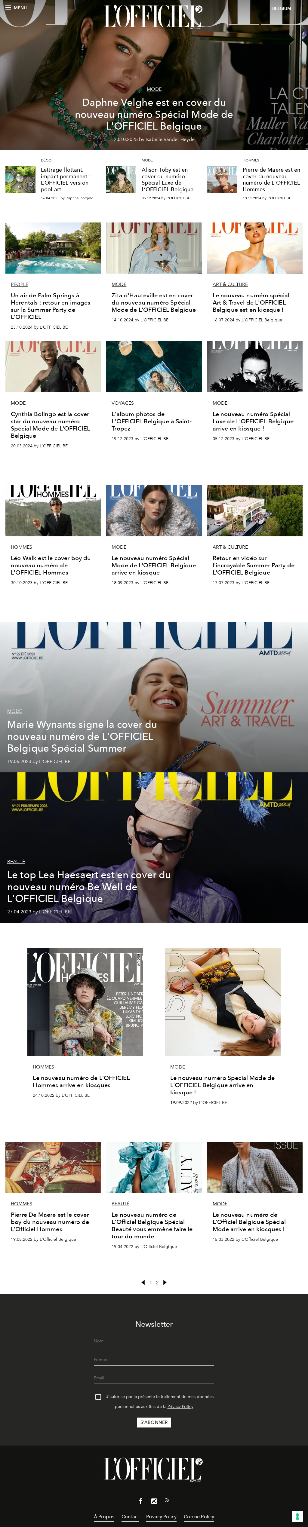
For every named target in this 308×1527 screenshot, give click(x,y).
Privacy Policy (180, 1406)
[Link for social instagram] (154, 1502)
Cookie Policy (199, 1516)
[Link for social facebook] (141, 1502)
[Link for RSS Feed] (167, 1501)
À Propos (104, 1516)
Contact (130, 1516)
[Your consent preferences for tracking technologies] (297, 1516)
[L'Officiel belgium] (154, 17)
